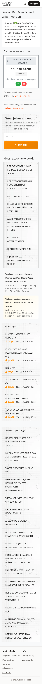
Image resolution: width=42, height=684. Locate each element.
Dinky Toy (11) (12, 368)
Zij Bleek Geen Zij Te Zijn (19, 249)
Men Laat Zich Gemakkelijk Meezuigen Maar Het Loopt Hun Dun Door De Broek (19, 558)
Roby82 (10, 341)
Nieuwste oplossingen (7, 666)
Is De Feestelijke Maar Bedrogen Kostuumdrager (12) (19, 353)
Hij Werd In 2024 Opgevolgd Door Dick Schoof (18, 260)
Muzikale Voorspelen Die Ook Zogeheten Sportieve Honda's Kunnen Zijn (20, 457)
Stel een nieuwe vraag (14, 108)
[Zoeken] (24, 3)
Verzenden (21, 145)
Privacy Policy (28, 655)
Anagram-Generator (11, 655)
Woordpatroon (8, 660)
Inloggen (34, 3)
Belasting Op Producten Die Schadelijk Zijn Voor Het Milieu (20, 207)
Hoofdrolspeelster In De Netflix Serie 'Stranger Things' (18, 442)
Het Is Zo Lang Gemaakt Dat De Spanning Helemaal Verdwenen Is (20, 596)
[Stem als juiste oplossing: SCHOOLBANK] (18, 84)
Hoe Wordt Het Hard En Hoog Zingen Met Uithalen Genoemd (19, 185)
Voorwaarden (28, 660)
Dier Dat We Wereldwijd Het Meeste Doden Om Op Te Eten (19, 170)
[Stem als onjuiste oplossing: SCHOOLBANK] (24, 84)
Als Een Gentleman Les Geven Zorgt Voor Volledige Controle (20, 623)
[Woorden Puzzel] (7, 4)
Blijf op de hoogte (22, 96)
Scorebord (6, 672)
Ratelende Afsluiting (18, 196)
